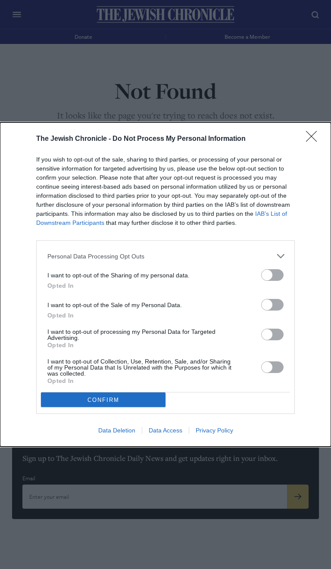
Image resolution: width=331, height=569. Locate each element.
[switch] (272, 275)
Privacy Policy (214, 430)
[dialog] (165, 284)
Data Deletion (116, 430)
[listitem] (165, 256)
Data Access (165, 430)
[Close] (314, 139)
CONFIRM (103, 400)
